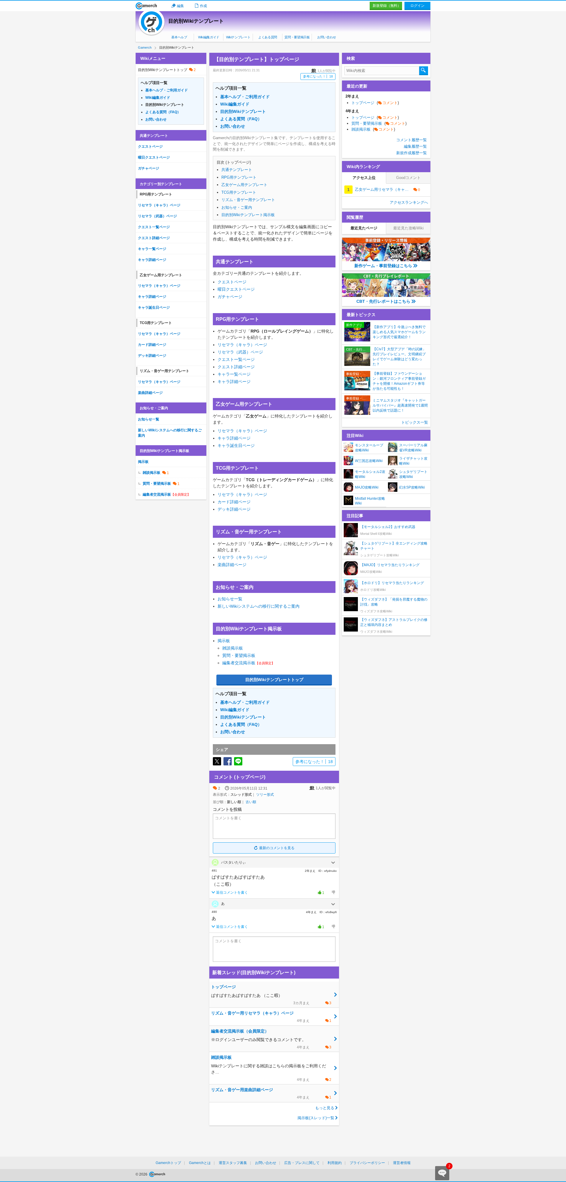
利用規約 (335, 1163)
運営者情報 (402, 1163)
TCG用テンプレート (238, 192)
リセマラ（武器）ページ (240, 352)
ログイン (417, 6)
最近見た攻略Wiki (408, 228)
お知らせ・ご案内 (236, 207)
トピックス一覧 (414, 422)
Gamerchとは (200, 1163)
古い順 (251, 802)
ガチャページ (230, 296)
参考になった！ (318, 76)
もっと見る (324, 1108)
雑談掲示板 (232, 648)
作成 (203, 6)
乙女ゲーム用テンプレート (244, 185)
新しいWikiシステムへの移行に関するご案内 (259, 606)
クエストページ (232, 282)
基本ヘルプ (179, 37)
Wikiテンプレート (238, 37)
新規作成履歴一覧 (411, 153)
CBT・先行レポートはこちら (383, 301)
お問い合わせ (326, 37)
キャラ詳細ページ (234, 381)
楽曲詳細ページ (232, 564)
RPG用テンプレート (238, 177)
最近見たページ (364, 228)
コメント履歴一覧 (411, 140)
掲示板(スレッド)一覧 (315, 1118)
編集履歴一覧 (415, 146)
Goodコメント (408, 177)
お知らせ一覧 (230, 598)
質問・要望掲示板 (297, 37)
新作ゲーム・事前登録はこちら (383, 265)
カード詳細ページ (234, 501)
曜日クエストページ (236, 289)
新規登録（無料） (387, 6)
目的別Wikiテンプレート (196, 21)
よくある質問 (267, 37)
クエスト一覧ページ (236, 359)
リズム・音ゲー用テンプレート (248, 200)
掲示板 (224, 640)
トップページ (375, 103)
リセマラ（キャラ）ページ (242, 344)
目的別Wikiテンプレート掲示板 (248, 215)
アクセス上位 (364, 177)
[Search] (423, 70)
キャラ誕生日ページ (236, 445)
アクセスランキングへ (409, 202)
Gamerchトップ (168, 1163)
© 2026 (142, 1174)
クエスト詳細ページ (236, 366)
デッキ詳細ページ (234, 509)
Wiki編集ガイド (208, 37)
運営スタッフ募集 (233, 1163)
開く (333, 862)
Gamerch (146, 5)
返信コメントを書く (232, 892)
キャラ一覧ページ (234, 374)
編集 (180, 6)
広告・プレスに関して (302, 1163)
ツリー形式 (265, 795)
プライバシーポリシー (367, 1163)
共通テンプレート (236, 169)
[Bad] (333, 892)
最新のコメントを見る (276, 848)
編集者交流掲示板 (238, 662)
